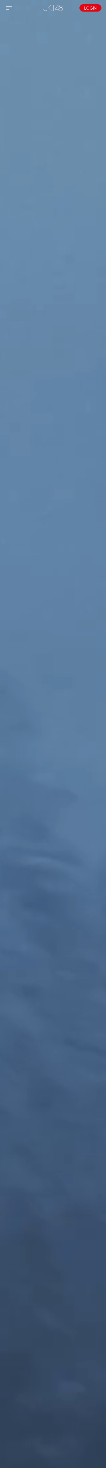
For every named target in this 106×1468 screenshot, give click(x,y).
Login (90, 7)
